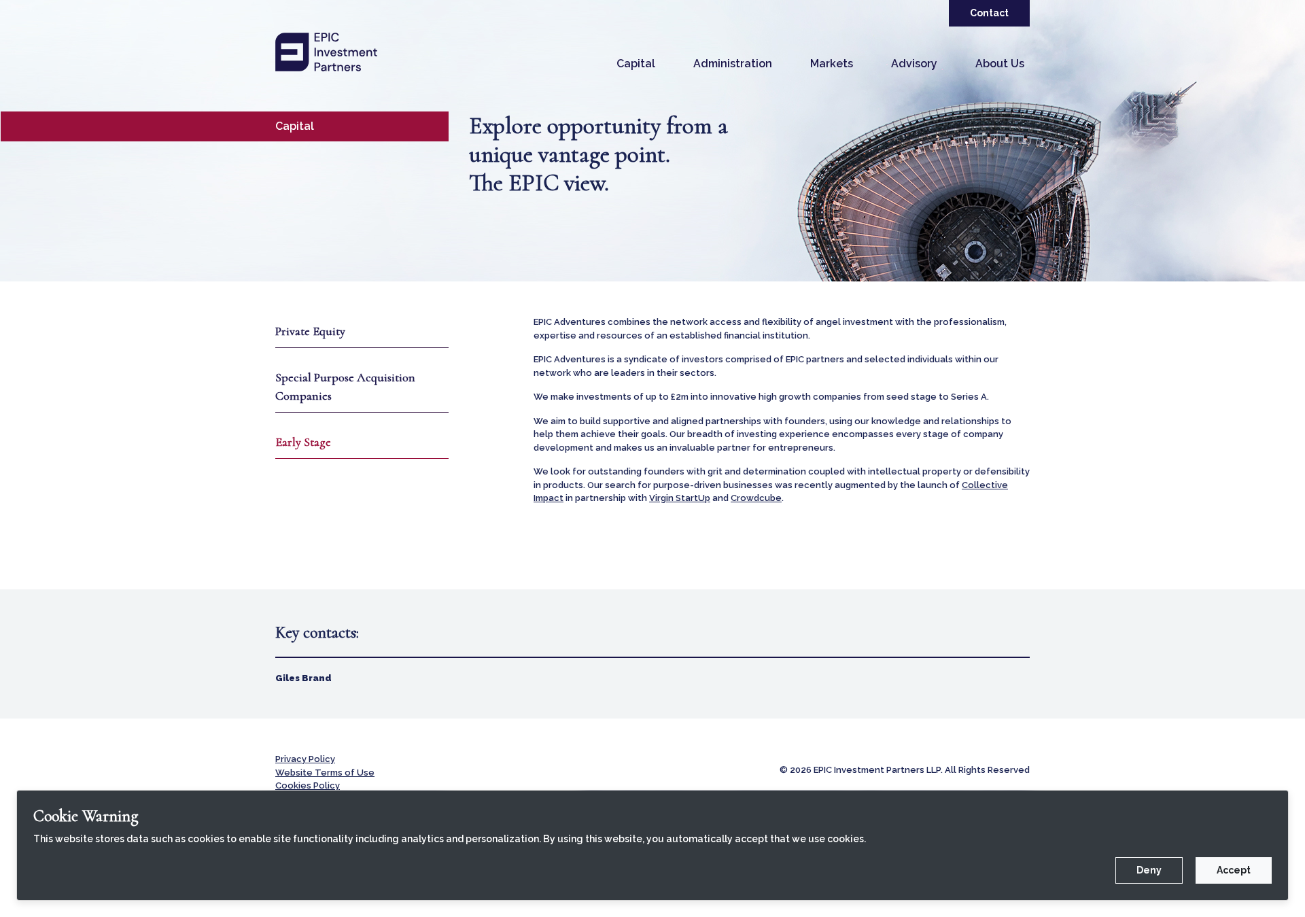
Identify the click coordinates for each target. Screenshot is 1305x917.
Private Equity (310, 331)
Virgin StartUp (679, 498)
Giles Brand (303, 678)
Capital (635, 63)
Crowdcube (756, 498)
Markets (831, 63)
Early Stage (303, 441)
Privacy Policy (305, 759)
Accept (1234, 870)
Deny (1149, 870)
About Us (999, 63)
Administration (732, 63)
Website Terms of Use (325, 772)
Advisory (914, 63)
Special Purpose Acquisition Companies (345, 386)
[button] (636, 63)
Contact (989, 12)
